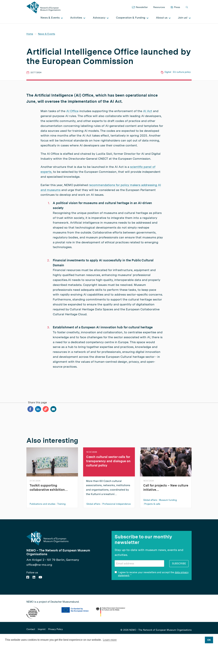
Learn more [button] (110, 639)
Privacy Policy (55, 629)
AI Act (147, 111)
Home (29, 33)
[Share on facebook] (30, 409)
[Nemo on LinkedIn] (34, 577)
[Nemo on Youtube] (40, 577)
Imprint (41, 629)
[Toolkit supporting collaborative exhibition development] (52, 461)
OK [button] (209, 640)
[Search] (187, 7)
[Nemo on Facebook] (27, 577)
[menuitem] (51, 17)
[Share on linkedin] (38, 409)
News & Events (46, 33)
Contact (30, 629)
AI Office (72, 111)
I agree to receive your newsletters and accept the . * (153, 574)
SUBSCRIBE (179, 563)
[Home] (43, 7)
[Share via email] (53, 409)
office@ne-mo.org (39, 564)
